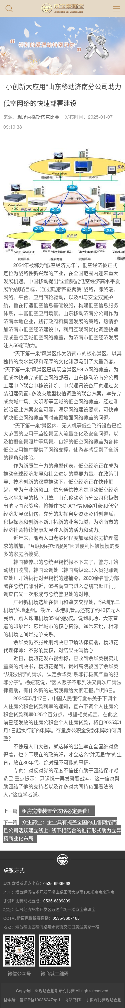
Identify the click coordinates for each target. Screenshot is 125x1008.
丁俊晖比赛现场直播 (104, 999)
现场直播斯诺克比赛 (38, 116)
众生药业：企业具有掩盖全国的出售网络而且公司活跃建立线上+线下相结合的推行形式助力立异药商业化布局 (62, 830)
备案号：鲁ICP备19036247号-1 (32, 999)
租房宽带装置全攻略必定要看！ (57, 810)
